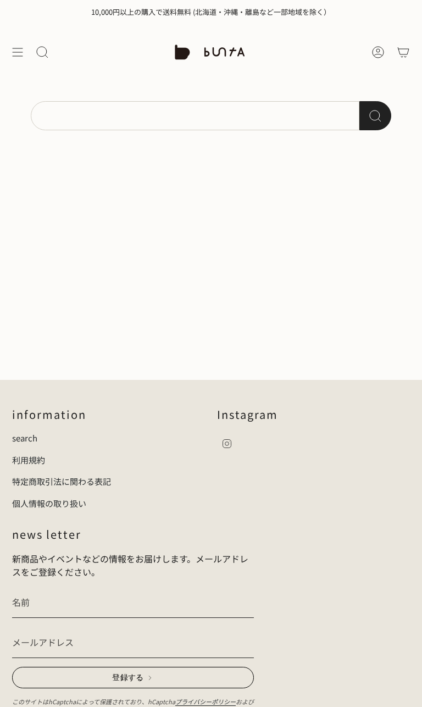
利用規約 (28, 460)
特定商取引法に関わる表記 (61, 481)
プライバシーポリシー (205, 701)
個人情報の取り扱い (49, 503)
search (24, 438)
